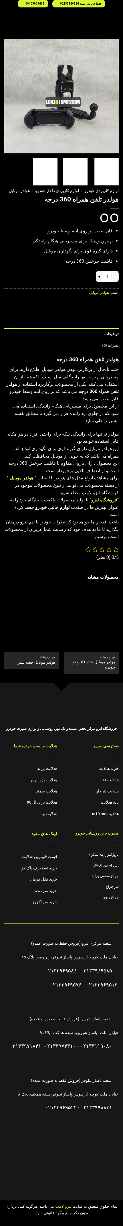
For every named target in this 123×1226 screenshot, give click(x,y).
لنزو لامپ (63, 1206)
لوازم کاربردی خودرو (101, 190)
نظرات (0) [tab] (110, 345)
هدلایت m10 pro (105, 813)
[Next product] (114, 218)
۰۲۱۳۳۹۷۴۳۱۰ (60, 1046)
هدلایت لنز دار (107, 791)
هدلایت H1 (110, 780)
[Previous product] (104, 218)
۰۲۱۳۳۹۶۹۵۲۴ (61, 1107)
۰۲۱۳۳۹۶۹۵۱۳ (102, 985)
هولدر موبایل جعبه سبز (36, 662)
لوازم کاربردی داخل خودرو (57, 190)
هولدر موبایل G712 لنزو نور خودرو (93, 664)
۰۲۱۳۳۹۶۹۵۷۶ (66, 985)
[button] (115, 18)
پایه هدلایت (110, 802)
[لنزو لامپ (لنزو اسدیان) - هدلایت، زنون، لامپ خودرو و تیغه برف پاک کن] (61, 17)
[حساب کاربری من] (7, 17)
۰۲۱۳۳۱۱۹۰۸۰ (96, 1046)
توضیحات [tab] (111, 334)
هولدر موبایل (19, 190)
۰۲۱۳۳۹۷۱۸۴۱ (25, 1046)
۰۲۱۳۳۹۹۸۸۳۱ (96, 1107)
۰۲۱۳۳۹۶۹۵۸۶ (61, 971)
